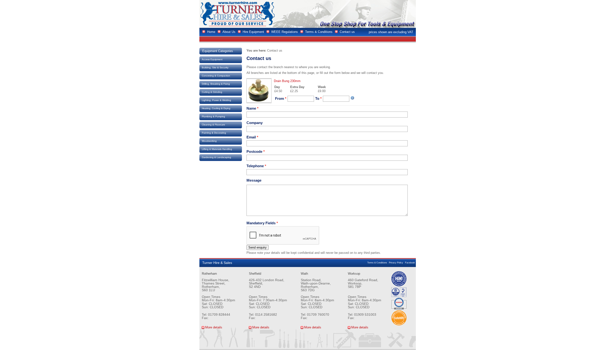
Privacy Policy (396, 262)
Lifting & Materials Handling (217, 149)
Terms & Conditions (377, 262)
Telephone (256, 166)
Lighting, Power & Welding (216, 100)
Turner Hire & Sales (238, 14)
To (318, 98)
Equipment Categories (217, 51)
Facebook (410, 262)
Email (252, 137)
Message (253, 180)
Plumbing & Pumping (213, 116)
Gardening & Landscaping (216, 157)
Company (254, 123)
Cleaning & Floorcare (213, 124)
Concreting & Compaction (216, 75)
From (280, 98)
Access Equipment (212, 59)
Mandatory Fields (262, 223)
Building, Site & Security (215, 67)
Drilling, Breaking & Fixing (216, 84)
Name (252, 108)
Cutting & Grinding (212, 92)
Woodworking (209, 141)
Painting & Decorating (214, 132)
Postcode (255, 151)
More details (213, 327)
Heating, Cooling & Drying (216, 108)
